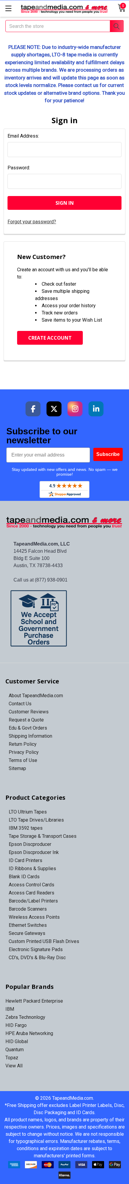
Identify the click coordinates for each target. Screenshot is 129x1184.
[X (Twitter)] (54, 408)
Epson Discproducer (30, 844)
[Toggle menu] (8, 8)
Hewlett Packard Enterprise (34, 1001)
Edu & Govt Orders (28, 728)
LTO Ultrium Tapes (28, 812)
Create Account (50, 338)
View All (13, 1066)
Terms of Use (23, 760)
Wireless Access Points (34, 917)
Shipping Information (30, 736)
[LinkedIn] (96, 408)
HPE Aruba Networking (29, 1033)
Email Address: (23, 136)
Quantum (14, 1049)
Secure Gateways (27, 933)
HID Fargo (16, 1025)
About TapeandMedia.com (36, 695)
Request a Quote (26, 720)
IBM (9, 1009)
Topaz (11, 1058)
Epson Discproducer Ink (34, 852)
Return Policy (23, 744)
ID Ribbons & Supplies (32, 868)
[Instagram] (75, 408)
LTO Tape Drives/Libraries (36, 820)
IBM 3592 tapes (26, 828)
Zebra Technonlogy (25, 1017)
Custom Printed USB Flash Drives (44, 941)
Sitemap (17, 768)
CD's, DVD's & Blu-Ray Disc (37, 957)
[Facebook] (33, 408)
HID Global (16, 1041)
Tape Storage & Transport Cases (42, 836)
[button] (65, 618)
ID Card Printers (25, 860)
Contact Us (20, 704)
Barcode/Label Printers (33, 901)
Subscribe (108, 454)
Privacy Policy (24, 752)
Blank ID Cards (24, 876)
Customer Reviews (29, 712)
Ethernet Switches (28, 925)
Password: (19, 168)
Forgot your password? (32, 222)
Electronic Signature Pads (36, 949)
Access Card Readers (31, 893)
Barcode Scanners (28, 909)
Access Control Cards (31, 885)
